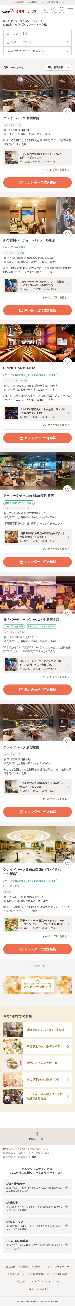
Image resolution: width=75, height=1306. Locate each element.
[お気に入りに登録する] (67, 112)
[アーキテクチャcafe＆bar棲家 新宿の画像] (37, 471)
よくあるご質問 (37, 1288)
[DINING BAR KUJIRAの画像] (37, 343)
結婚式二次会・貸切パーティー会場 (21, 1152)
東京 (47, 1152)
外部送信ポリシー (17, 1274)
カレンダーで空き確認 (40, 182)
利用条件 (37, 1266)
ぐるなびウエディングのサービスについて (37, 1281)
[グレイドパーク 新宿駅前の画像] (37, 93)
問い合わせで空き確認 (40, 310)
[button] (37, 1187)
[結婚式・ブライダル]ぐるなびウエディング (26, 1148)
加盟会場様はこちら (41, 1274)
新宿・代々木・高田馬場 (15, 1156)
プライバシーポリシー (57, 1266)
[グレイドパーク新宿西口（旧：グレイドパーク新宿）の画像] (37, 844)
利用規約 (24, 1266)
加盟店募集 (61, 1274)
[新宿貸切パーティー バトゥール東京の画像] (37, 215)
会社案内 (11, 1266)
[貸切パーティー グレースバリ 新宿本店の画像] (37, 595)
